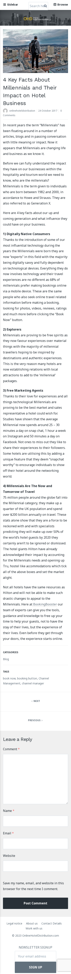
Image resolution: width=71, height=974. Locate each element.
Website (9, 855)
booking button (27, 678)
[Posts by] (6, 111)
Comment (11, 749)
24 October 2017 (47, 110)
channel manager (33, 683)
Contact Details (51, 923)
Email (8, 833)
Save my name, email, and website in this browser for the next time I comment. (33, 886)
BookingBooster (44, 604)
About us (32, 923)
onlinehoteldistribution (22, 110)
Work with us (34, 928)
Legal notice (15, 923)
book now (9, 678)
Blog (6, 659)
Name (8, 811)
